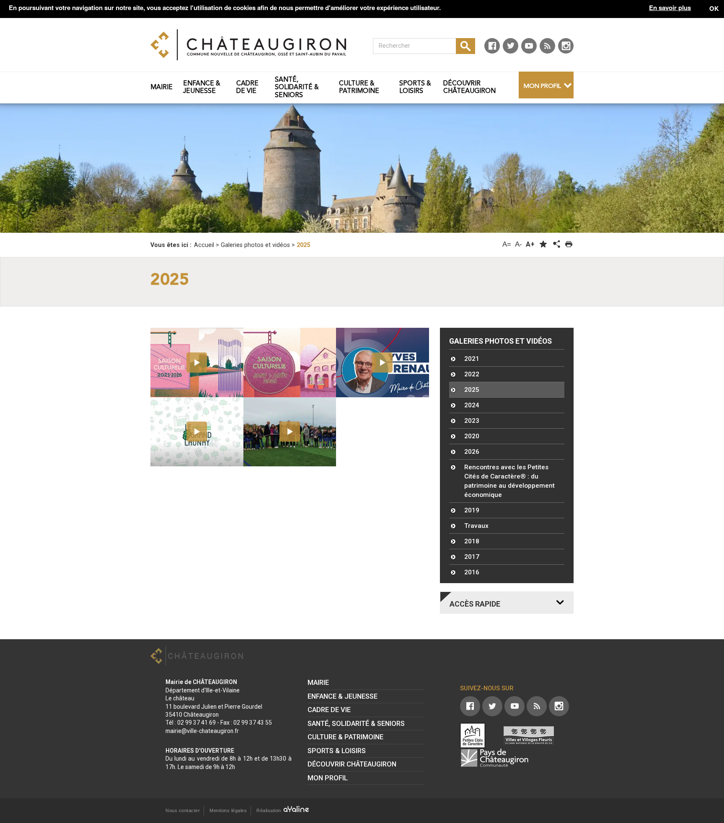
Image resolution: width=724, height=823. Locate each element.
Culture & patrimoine (345, 737)
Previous (53, 168)
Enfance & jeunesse (343, 696)
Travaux (476, 526)
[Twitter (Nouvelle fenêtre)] (510, 46)
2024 (471, 405)
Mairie (318, 683)
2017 (471, 557)
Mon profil (542, 86)
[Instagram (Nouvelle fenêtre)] (566, 46)
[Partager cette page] (556, 244)
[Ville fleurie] (529, 735)
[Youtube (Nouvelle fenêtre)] (529, 46)
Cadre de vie (329, 710)
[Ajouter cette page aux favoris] (543, 244)
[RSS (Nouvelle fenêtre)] (547, 46)
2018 (471, 541)
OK (714, 8)
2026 (471, 451)
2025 (471, 389)
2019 (471, 510)
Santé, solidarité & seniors (356, 724)
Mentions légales (228, 810)
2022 (471, 374)
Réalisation (269, 810)
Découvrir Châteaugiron (352, 764)
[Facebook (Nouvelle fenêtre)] (492, 46)
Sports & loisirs (337, 751)
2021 (471, 359)
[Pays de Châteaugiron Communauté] (494, 757)
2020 (471, 436)
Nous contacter (182, 810)
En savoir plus (670, 8)
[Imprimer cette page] (569, 244)
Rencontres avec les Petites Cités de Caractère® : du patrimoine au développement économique (509, 481)
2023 (471, 420)
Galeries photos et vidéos (500, 341)
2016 (471, 572)
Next (670, 168)
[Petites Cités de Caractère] (472, 735)
